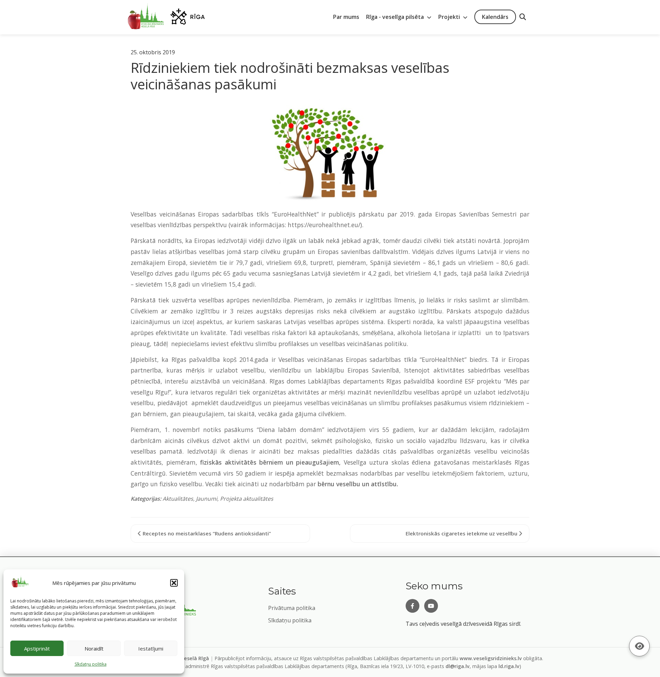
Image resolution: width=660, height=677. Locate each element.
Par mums (346, 17)
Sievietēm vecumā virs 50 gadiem (217, 473)
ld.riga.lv (508, 666)
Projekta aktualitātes (246, 498)
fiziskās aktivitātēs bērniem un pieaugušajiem (269, 462)
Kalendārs (495, 17)
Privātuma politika (291, 608)
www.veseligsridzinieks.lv (491, 658)
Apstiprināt (37, 648)
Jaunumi (206, 498)
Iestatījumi (150, 648)
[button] (173, 582)
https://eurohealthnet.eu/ (324, 225)
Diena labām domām (290, 429)
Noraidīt (94, 648)
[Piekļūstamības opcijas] (639, 646)
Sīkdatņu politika (289, 620)
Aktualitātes (178, 498)
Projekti (449, 17)
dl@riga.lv (458, 666)
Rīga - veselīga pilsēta (395, 17)
